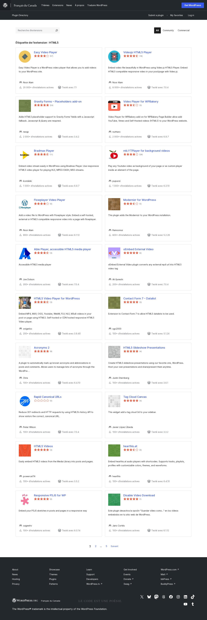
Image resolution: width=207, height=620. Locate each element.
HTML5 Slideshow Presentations (144, 347)
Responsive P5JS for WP (50, 495)
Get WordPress (192, 5)
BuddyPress (168, 584)
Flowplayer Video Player (49, 199)
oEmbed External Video (138, 249)
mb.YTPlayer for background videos (146, 150)
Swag (128, 584)
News (15, 574)
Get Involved (130, 569)
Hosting (16, 579)
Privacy (16, 584)
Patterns (53, 584)
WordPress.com (170, 569)
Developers (92, 579)
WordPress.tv (94, 584)
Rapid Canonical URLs (48, 396)
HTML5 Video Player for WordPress (57, 298)
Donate (129, 579)
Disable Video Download (139, 495)
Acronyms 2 (41, 347)
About (15, 569)
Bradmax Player (44, 150)
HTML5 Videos (43, 446)
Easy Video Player (45, 52)
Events (127, 574)
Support (90, 574)
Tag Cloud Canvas (135, 396)
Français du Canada (50, 601)
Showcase (54, 569)
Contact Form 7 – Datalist (139, 298)
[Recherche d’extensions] (57, 30)
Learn (89, 569)
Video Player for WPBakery (140, 101)
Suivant (114, 546)
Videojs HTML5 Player (137, 52)
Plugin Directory (20, 15)
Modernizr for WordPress (139, 199)
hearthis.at (130, 446)
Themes (53, 574)
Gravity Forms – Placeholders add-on (58, 101)
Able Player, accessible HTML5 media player (62, 249)
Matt (164, 574)
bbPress (166, 579)
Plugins (52, 579)
